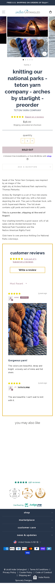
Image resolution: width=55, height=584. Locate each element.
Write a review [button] (27, 269)
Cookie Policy (25, 572)
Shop (27, 512)
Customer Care (27, 527)
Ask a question (27, 167)
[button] (17, 117)
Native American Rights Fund (16, 230)
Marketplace (27, 520)
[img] (14, 293)
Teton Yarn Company (27, 110)
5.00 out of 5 (30, 259)
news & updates (27, 535)
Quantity (27, 135)
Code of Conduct (44, 572)
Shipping (17, 125)
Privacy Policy (9, 572)
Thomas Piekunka (10, 189)
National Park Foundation (14, 227)
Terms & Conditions (39, 569)
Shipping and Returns (29, 575)
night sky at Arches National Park (18, 186)
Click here (7, 235)
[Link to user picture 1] (27, 329)
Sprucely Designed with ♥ (27, 580)
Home (26, 65)
